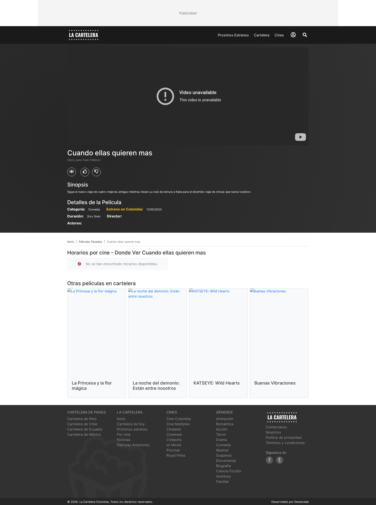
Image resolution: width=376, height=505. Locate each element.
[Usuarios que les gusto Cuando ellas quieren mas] (85, 172)
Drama (221, 439)
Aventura (223, 476)
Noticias (123, 439)
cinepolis (174, 439)
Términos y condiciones (285, 443)
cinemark (174, 434)
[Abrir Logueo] (293, 35)
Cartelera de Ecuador (85, 429)
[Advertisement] (188, 13)
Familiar (222, 481)
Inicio (121, 419)
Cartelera (261, 35)
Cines (279, 35)
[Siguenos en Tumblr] (279, 460)
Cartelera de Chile (82, 424)
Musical (222, 450)
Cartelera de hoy (131, 424)
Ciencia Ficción (228, 471)
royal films (175, 455)
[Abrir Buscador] (305, 34)
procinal (173, 450)
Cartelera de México (84, 434)
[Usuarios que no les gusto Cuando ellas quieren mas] (96, 172)
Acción (221, 429)
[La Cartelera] (83, 34)
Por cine (123, 434)
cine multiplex (178, 424)
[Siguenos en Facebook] (269, 460)
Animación (224, 419)
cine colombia (178, 419)
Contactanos (276, 427)
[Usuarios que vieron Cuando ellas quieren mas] (71, 172)
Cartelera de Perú (81, 419)
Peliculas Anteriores (133, 445)
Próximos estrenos (132, 429)
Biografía (223, 466)
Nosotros (273, 432)
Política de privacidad (284, 437)
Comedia (223, 445)
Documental (226, 460)
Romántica (224, 424)
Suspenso (224, 455)
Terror (221, 434)
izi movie (173, 445)
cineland (173, 429)
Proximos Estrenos (233, 35)
